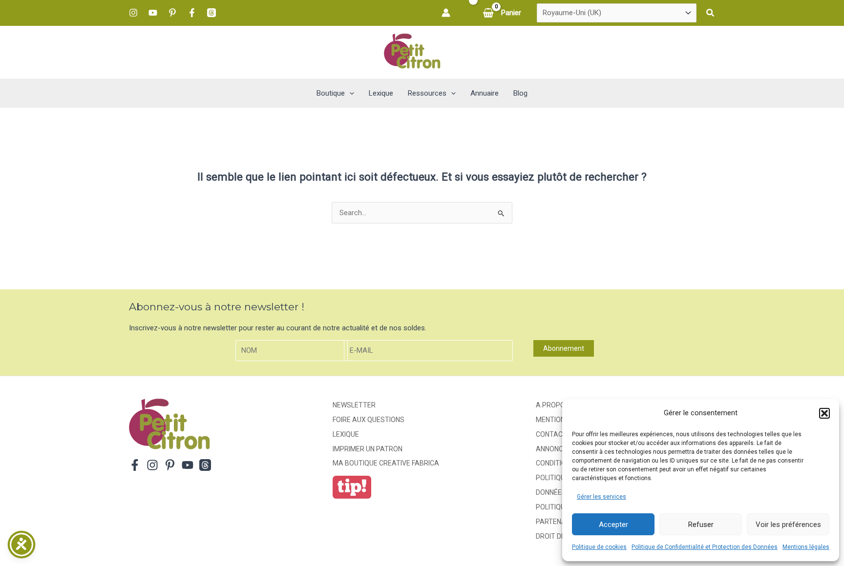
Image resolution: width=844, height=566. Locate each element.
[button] (824, 413)
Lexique (346, 434)
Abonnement (563, 348)
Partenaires (558, 522)
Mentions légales (805, 547)
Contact (551, 434)
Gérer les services (601, 496)
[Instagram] (133, 12)
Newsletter (354, 405)
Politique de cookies (599, 547)
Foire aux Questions (368, 420)
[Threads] (211, 12)
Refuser (701, 524)
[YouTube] (152, 12)
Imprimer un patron (367, 449)
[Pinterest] (172, 12)
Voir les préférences (788, 524)
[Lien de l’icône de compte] (446, 12)
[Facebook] (192, 12)
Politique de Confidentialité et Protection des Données (705, 547)
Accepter (613, 524)
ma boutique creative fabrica (386, 463)
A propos (553, 405)
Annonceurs (558, 449)
